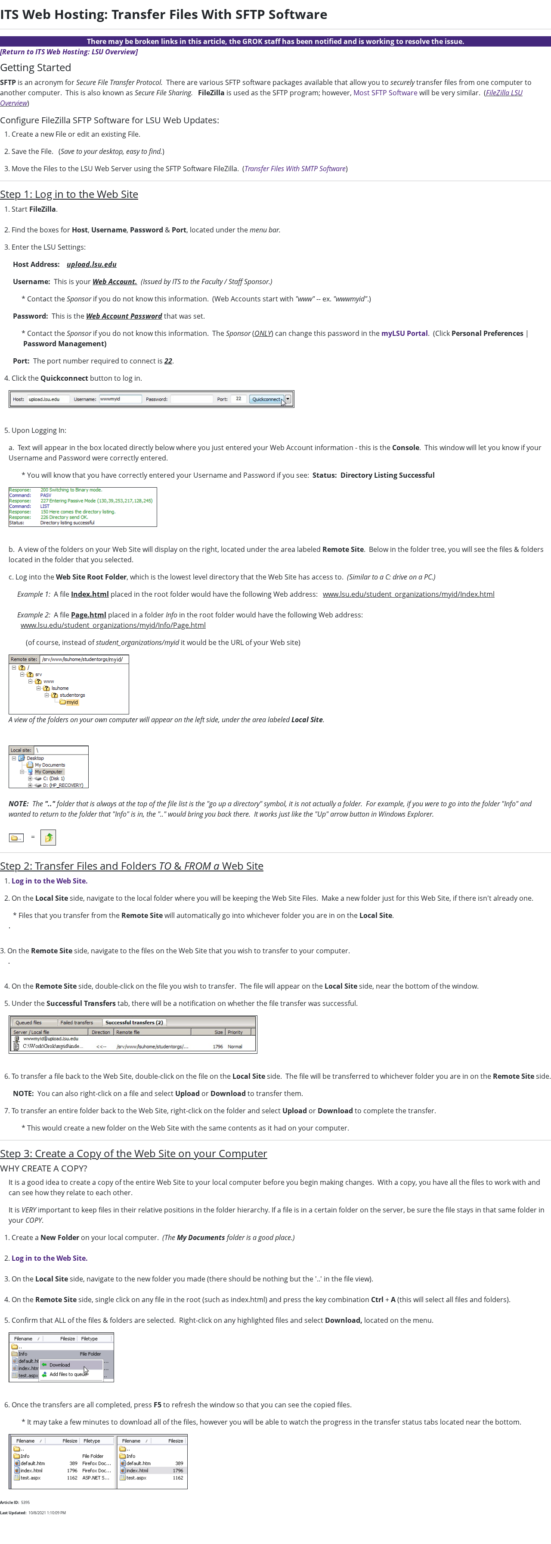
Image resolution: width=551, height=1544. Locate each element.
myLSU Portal (404, 333)
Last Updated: (13, 1513)
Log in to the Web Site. (50, 881)
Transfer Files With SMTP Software (295, 168)
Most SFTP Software (385, 92)
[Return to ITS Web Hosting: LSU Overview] (69, 51)
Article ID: (9, 1502)
